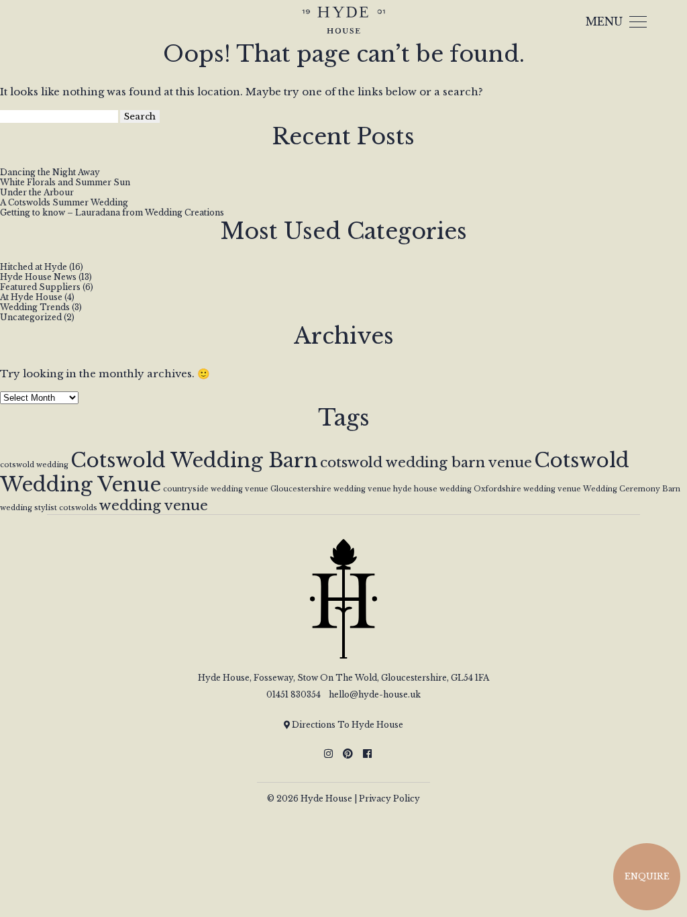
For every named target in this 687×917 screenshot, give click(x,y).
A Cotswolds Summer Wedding (64, 202)
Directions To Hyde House (346, 725)
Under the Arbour (37, 192)
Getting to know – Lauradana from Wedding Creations (112, 212)
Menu (604, 21)
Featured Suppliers (40, 287)
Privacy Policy (389, 798)
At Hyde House (31, 297)
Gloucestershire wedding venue (330, 489)
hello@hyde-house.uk (375, 694)
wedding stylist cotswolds (48, 507)
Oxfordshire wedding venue (527, 489)
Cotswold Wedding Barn (194, 460)
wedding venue (153, 505)
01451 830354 (293, 694)
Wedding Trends (35, 307)
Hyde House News (38, 277)
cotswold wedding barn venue (426, 462)
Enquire (647, 876)
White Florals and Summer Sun (65, 182)
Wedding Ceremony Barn (631, 489)
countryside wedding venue (215, 489)
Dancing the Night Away (50, 172)
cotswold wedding (34, 465)
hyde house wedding (432, 489)
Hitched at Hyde (33, 267)
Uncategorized (31, 317)
